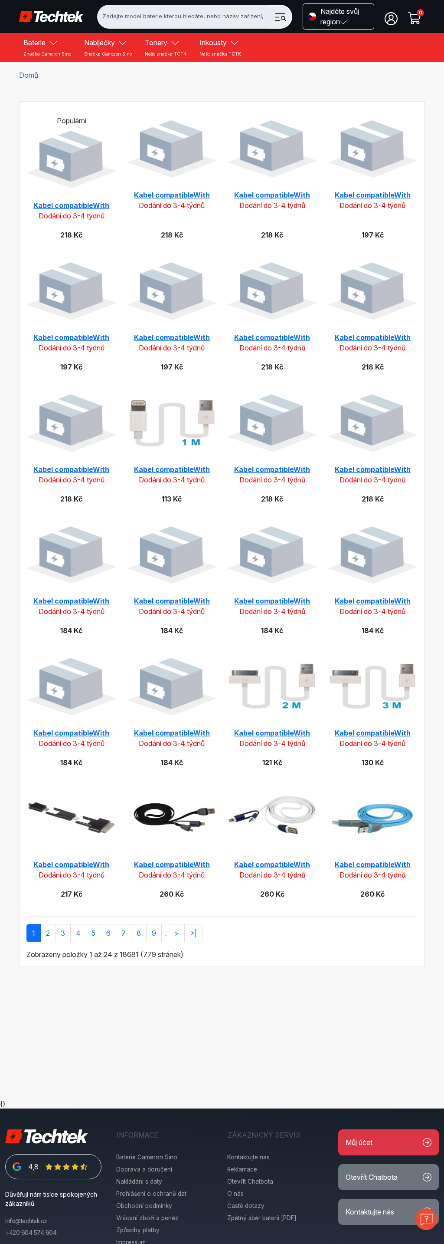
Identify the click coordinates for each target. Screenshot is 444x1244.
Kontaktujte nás (248, 1157)
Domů (28, 75)
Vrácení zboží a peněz (147, 1217)
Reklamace (242, 1169)
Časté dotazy (245, 1205)
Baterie (47, 47)
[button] (338, 16)
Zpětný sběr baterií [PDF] (262, 1217)
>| (193, 933)
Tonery (165, 47)
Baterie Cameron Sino (146, 1157)
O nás (235, 1193)
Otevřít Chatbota (250, 1181)
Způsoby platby (138, 1230)
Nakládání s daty (139, 1181)
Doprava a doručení (144, 1169)
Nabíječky (108, 47)
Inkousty (220, 47)
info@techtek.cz (26, 1221)
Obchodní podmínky (144, 1205)
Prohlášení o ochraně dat (151, 1193)
